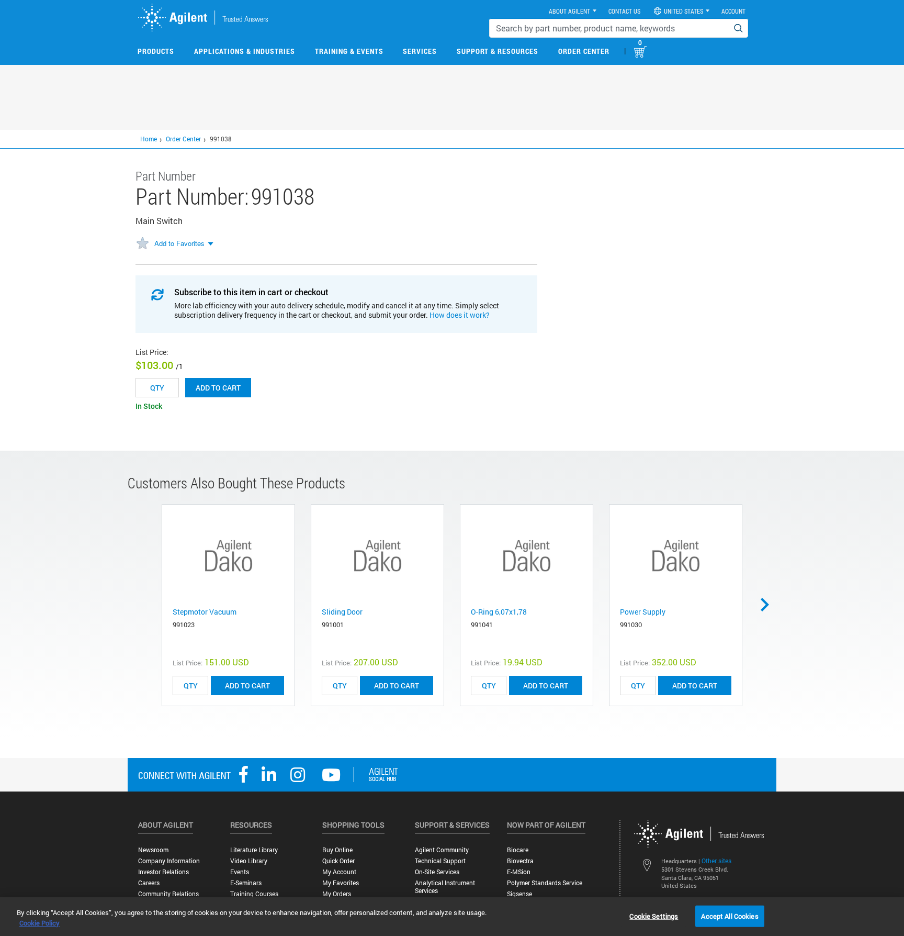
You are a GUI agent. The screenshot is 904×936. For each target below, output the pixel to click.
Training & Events (349, 51)
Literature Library (254, 850)
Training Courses (254, 894)
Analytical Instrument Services (445, 887)
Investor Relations (163, 872)
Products (156, 51)
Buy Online (337, 850)
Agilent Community (442, 850)
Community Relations (168, 894)
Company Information (169, 861)
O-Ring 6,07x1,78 (499, 612)
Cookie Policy (39, 923)
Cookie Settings (653, 915)
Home (148, 139)
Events (239, 872)
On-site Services (437, 872)
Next (768, 604)
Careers (149, 883)
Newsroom (153, 850)
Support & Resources (497, 51)
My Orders (336, 894)
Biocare (517, 850)
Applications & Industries (244, 51)
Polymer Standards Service (544, 883)
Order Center (583, 51)
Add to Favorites (179, 243)
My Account (339, 872)
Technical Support (440, 861)
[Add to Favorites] (142, 244)
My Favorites (340, 883)
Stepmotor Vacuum (204, 612)
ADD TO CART (247, 685)
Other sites (716, 860)
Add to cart (218, 388)
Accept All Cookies (729, 915)
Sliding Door (342, 612)
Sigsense (519, 894)
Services (420, 51)
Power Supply (642, 612)
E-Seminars (246, 883)
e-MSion (518, 872)
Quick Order (338, 861)
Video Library (248, 861)
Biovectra (520, 861)
